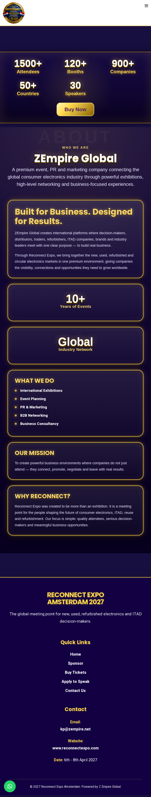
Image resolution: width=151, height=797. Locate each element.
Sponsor (75, 663)
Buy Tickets (75, 672)
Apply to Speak (75, 681)
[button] (10, 786)
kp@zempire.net (75, 729)
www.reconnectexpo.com (75, 748)
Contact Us (75, 690)
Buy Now (75, 109)
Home (75, 654)
